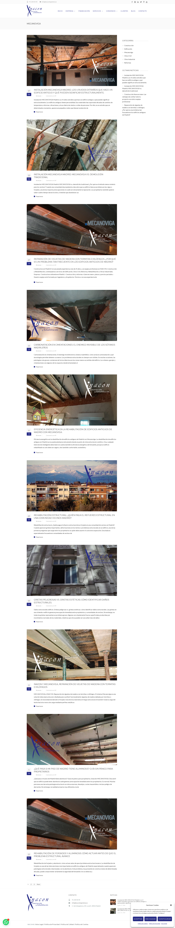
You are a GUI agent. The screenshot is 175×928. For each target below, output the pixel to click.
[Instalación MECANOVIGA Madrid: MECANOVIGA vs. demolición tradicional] (72, 145)
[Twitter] (140, 2)
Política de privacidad (154, 923)
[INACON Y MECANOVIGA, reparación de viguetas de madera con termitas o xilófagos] (72, 654)
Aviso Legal (39, 924)
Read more (39, 112)
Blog (133, 11)
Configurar (165, 919)
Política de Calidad (67, 924)
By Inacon (38, 96)
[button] (171, 905)
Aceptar (138, 919)
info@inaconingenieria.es (80, 903)
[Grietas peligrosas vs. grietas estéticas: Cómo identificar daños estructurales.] (72, 570)
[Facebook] (132, 2)
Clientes (124, 11)
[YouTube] (146, 2)
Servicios (97, 11)
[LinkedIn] (138, 2)
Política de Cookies (81, 924)
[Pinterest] (143, 2)
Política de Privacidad (52, 924)
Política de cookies (143, 923)
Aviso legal (164, 923)
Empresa (69, 11)
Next (38, 884)
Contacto (142, 11)
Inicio (60, 11)
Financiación (84, 11)
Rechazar (151, 919)
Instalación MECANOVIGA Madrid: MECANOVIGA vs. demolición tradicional (130, 909)
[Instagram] (135, 2)
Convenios (110, 11)
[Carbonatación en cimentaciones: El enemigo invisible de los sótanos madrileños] (72, 315)
